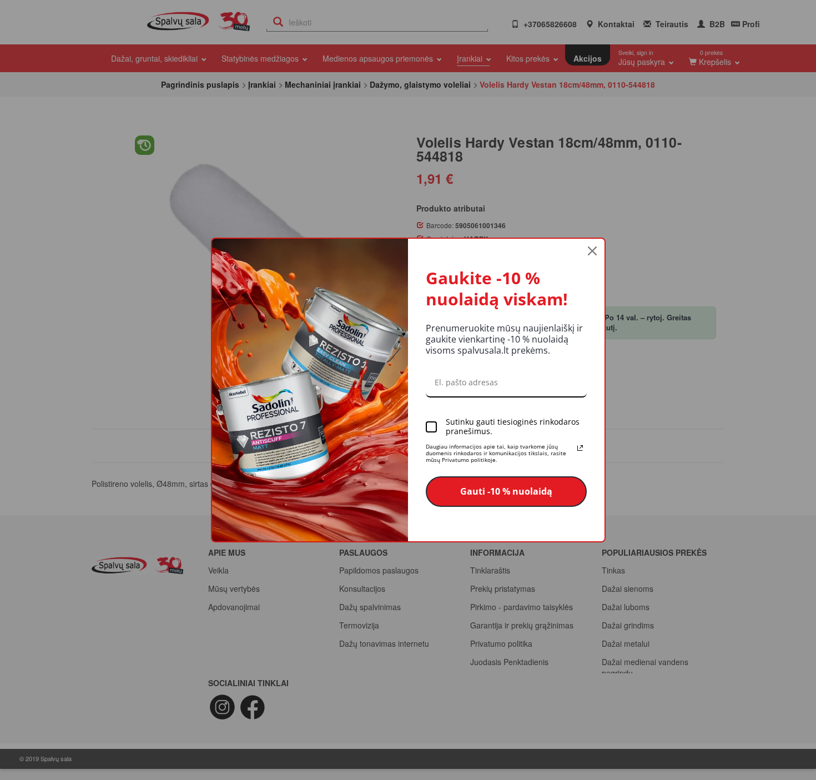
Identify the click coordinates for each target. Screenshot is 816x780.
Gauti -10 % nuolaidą (506, 491)
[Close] (592, 251)
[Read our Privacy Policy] (580, 448)
